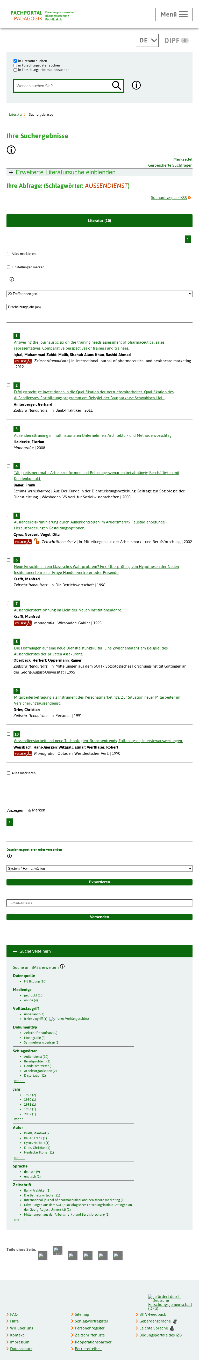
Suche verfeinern (35, 951)
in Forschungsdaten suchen (39, 65)
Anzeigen (15, 810)
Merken (38, 810)
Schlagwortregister (91, 1321)
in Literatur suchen (32, 61)
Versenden (99, 917)
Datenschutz (21, 1349)
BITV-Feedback (152, 1314)
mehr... (19, 1081)
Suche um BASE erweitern (36, 967)
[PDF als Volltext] (22, 360)
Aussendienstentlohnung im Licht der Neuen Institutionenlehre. (68, 610)
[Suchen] (117, 86)
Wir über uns (21, 1328)
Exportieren (99, 882)
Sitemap (82, 1314)
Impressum (19, 1342)
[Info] (12, 279)
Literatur (16, 114)
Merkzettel (183, 159)
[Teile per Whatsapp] (72, 1255)
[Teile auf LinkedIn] (88, 1255)
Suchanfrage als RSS (169, 197)
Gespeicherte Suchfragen (170, 165)
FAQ (14, 1314)
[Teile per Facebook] (42, 1255)
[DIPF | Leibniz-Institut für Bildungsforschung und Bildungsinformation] (177, 40)
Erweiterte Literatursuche (66, 172)
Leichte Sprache (153, 1328)
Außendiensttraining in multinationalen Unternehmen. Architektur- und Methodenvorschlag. (93, 435)
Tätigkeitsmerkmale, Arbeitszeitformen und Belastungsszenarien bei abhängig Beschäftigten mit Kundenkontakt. (96, 475)
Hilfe (14, 1321)
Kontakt (17, 1335)
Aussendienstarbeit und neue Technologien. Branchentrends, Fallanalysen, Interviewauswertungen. (98, 740)
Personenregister (90, 1328)
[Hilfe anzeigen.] (136, 86)
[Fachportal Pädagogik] (43, 15)
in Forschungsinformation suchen (43, 70)
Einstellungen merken (28, 267)
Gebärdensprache (155, 1321)
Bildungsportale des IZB (160, 1335)
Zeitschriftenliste (90, 1335)
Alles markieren (23, 254)
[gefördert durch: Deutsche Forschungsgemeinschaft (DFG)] (170, 1302)
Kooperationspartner (93, 1342)
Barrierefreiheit (88, 1349)
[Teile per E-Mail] (103, 1255)
